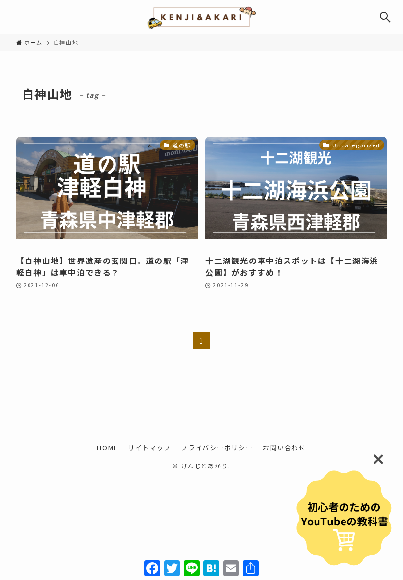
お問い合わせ (284, 447)
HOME (107, 447)
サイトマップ (149, 447)
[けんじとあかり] (201, 17)
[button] (386, 17)
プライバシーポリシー (217, 447)
